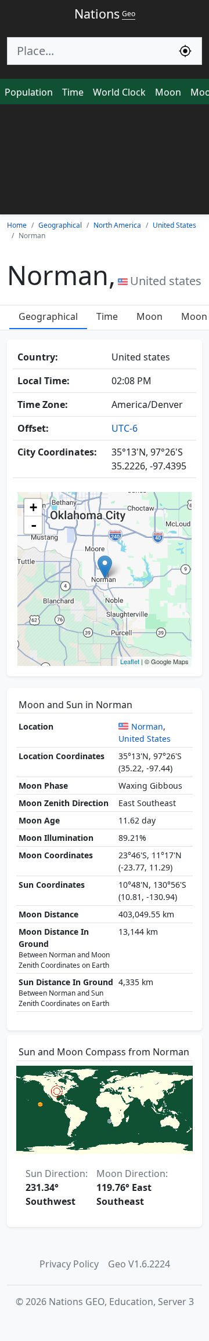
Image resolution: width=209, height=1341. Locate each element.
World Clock (119, 92)
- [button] (34, 525)
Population (29, 92)
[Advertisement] (104, 162)
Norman (147, 726)
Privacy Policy (69, 1264)
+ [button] (33, 507)
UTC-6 (124, 428)
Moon (168, 92)
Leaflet (129, 661)
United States (144, 738)
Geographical (48, 316)
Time (73, 92)
